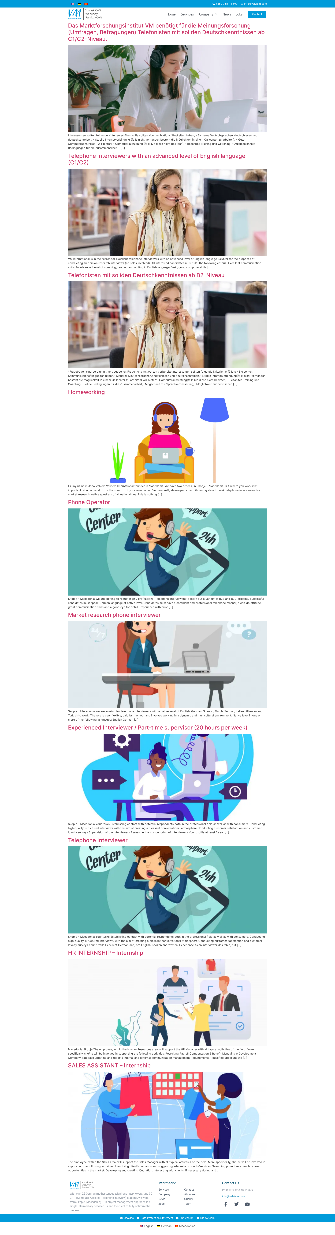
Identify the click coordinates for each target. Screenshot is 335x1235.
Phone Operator (89, 502)
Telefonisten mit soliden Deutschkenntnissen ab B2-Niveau (146, 275)
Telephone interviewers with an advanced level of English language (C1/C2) (156, 159)
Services (187, 14)
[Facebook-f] (225, 1204)
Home (171, 14)
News (226, 14)
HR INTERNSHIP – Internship (105, 952)
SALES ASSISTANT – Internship (109, 1065)
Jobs (239, 14)
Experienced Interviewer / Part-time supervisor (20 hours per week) (158, 727)
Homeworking (86, 392)
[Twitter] (236, 1204)
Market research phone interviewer (114, 614)
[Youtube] (247, 1204)
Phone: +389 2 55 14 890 (237, 1189)
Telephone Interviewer (98, 840)
